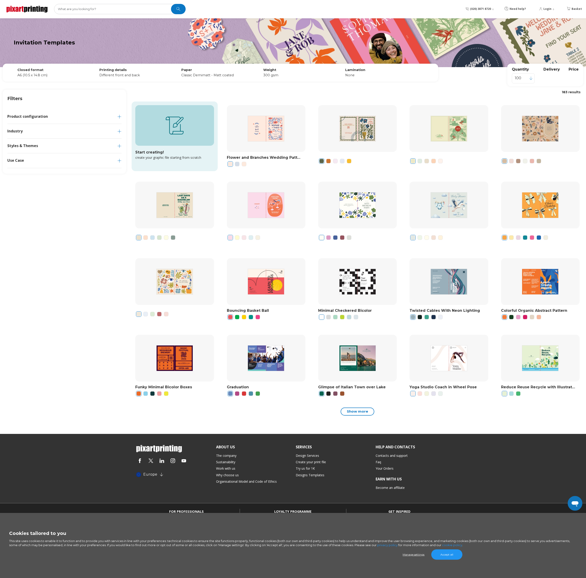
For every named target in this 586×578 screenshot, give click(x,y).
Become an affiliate (390, 487)
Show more (357, 411)
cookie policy (452, 545)
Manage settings (413, 554)
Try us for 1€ (305, 468)
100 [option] (518, 78)
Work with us (225, 468)
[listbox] (523, 78)
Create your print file (311, 462)
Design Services (307, 455)
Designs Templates (310, 475)
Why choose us (227, 475)
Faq (378, 462)
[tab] (64, 116)
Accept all (446, 554)
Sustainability (225, 462)
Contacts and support (392, 455)
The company (226, 455)
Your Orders (384, 468)
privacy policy (387, 545)
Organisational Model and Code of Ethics (246, 481)
